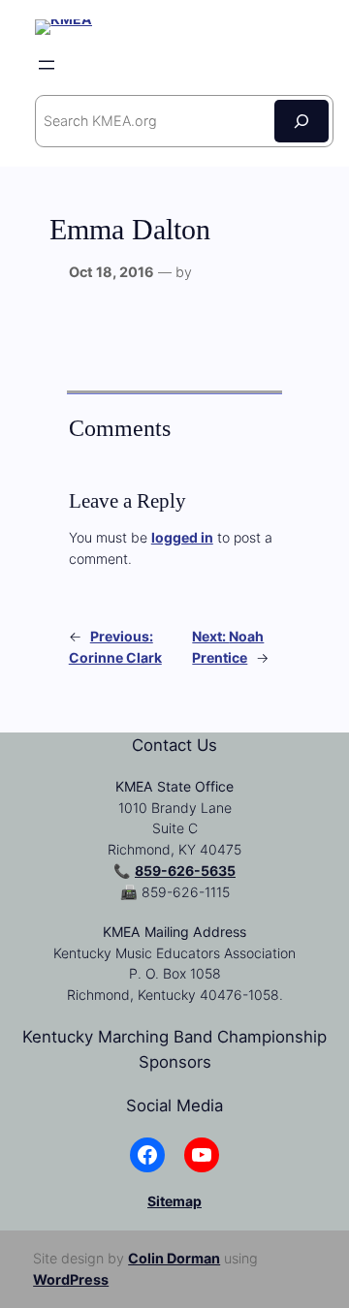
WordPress (71, 1279)
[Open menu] (46, 65)
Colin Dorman (174, 1258)
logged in (182, 537)
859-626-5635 (185, 870)
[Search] (301, 120)
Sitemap (174, 1201)
